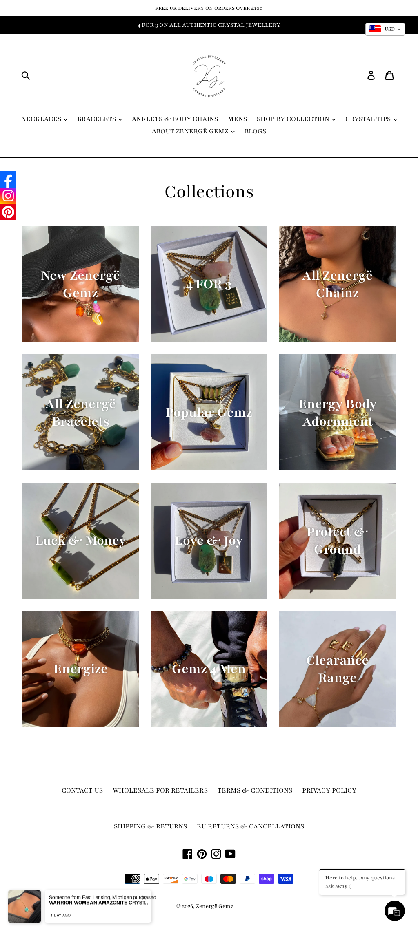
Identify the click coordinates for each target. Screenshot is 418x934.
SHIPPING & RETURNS (150, 826)
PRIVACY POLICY (329, 790)
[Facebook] (8, 179)
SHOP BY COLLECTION (294, 119)
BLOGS (255, 131)
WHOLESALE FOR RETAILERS (160, 790)
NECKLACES (42, 119)
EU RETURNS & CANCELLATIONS (250, 826)
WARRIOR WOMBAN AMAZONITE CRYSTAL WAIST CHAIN (100, 878)
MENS (237, 119)
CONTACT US (82, 790)
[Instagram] (8, 196)
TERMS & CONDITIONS (255, 790)
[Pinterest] (8, 212)
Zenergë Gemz (214, 906)
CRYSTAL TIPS (368, 119)
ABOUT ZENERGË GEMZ (191, 131)
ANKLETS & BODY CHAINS (175, 119)
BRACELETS (97, 119)
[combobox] (385, 29)
